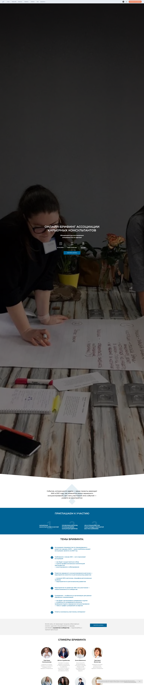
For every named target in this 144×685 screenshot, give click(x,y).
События (32, 1)
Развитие (26, 1)
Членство (20, 1)
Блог (38, 1)
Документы (42, 1)
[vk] (123, 2)
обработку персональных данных (130, 681)
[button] (126, 1)
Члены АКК (14, 1)
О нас (8, 1)
